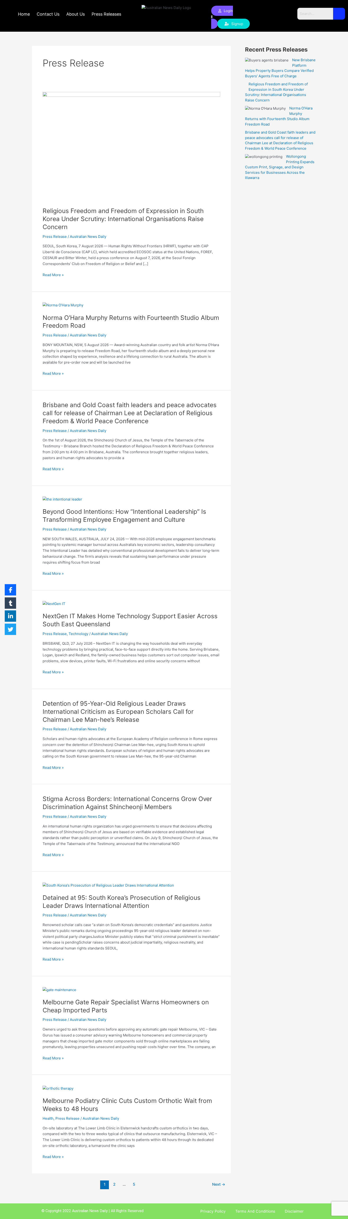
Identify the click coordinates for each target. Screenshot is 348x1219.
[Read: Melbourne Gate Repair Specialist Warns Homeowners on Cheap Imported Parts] (59, 989)
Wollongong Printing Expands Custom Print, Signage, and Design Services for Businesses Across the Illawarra (279, 167)
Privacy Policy (213, 1211)
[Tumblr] (10, 603)
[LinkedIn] (10, 616)
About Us (75, 14)
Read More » (53, 274)
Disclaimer (294, 1211)
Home (24, 14)
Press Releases (106, 14)
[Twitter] (10, 629)
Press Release (55, 236)
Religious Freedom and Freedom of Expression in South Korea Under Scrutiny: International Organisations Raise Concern (123, 219)
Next (218, 1184)
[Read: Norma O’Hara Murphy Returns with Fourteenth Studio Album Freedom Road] (63, 305)
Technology (78, 633)
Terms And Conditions (255, 1211)
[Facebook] (10, 590)
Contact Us (48, 14)
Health (48, 1118)
